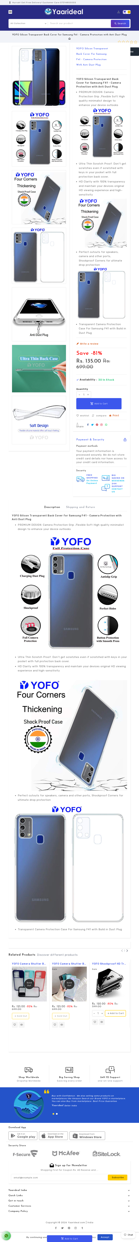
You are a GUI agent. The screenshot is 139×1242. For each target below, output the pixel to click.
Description (52, 507)
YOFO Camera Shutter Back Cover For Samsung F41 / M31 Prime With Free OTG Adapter (29, 964)
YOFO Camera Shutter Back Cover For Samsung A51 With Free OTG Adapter (69, 964)
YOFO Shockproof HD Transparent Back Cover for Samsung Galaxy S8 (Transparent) (109, 964)
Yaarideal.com (76, 1222)
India (90, 1222)
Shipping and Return (80, 507)
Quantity (82, 389)
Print (116, 416)
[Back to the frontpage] (69, 38)
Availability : (88, 379)
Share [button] (80, 426)
